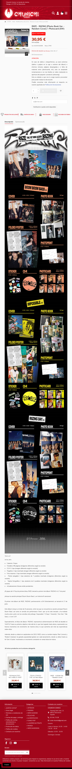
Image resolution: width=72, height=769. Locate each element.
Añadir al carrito (16, 686)
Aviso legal (9, 710)
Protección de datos (12, 726)
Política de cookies (12, 729)
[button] (32, 693)
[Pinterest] (37, 98)
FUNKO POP (31, 721)
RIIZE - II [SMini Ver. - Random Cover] (56, 676)
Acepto (6, 765)
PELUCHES (31, 715)
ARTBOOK (30, 708)
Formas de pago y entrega (14, 717)
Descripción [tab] (9, 122)
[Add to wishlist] (61, 90)
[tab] (20, 122)
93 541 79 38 (54, 717)
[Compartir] (32, 98)
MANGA (30, 726)
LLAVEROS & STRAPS (34, 723)
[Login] (58, 13)
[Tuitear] (35, 98)
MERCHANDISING (33, 728)
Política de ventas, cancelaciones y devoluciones (12, 722)
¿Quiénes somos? (11, 708)
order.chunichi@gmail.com (58, 720)
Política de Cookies (64, 761)
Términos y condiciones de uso (14, 714)
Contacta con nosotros (13, 732)
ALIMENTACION (32, 718)
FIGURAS (30, 710)
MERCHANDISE (32, 713)
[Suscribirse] (27, 752)
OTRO (49, 46)
